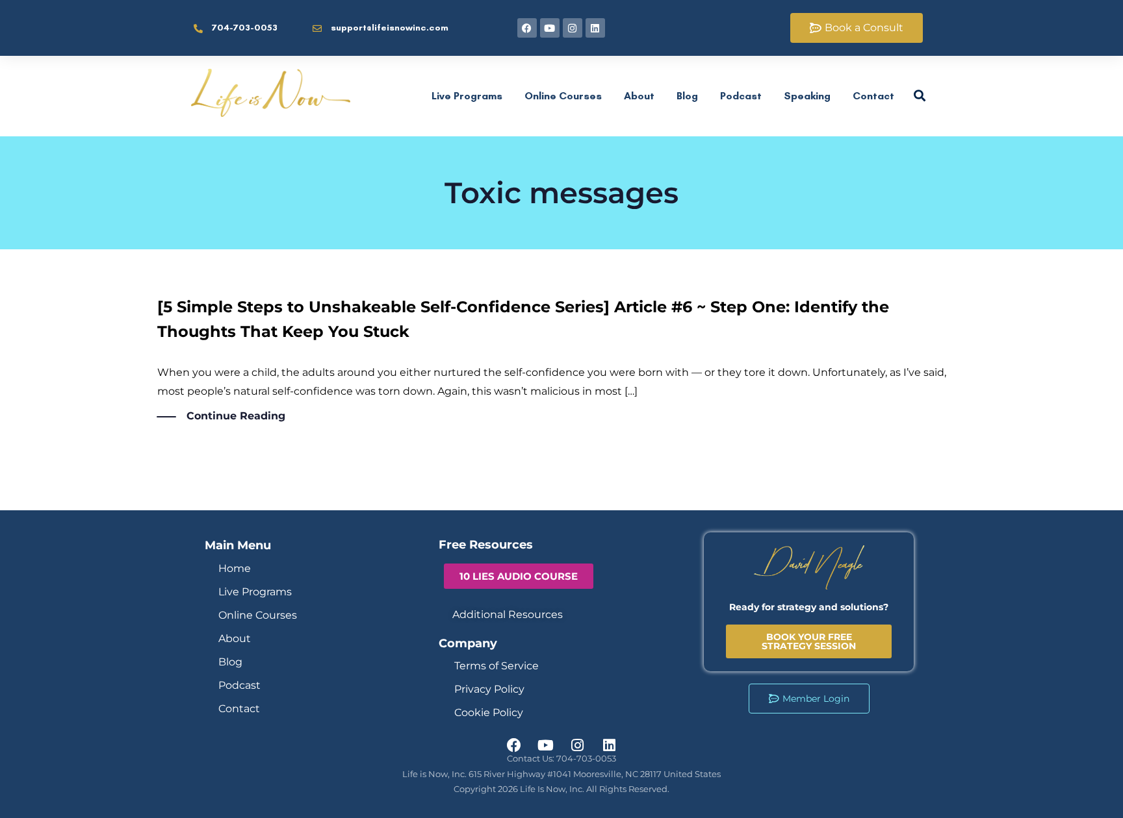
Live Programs (467, 96)
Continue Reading (236, 416)
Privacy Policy (489, 689)
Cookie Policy (488, 712)
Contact (873, 96)
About (639, 96)
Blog (687, 96)
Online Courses (563, 96)
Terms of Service (496, 666)
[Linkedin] (595, 28)
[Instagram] (572, 28)
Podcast (741, 96)
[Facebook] (527, 28)
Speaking (807, 96)
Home (234, 568)
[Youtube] (550, 28)
